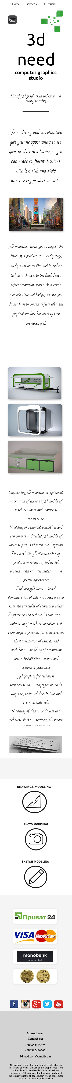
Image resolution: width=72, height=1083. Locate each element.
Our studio (49, 4)
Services (31, 4)
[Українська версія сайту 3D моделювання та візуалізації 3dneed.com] (12, 23)
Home (16, 4)
